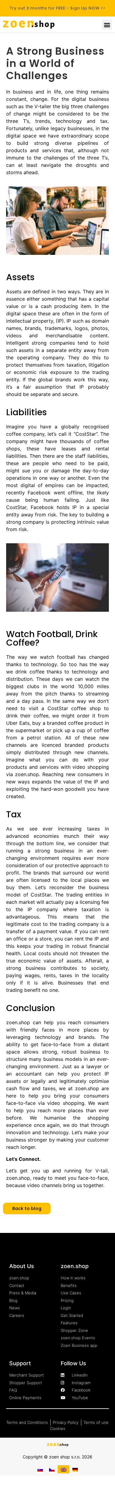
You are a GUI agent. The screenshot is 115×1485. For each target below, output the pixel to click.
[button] (107, 25)
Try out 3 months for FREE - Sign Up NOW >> (57, 8)
